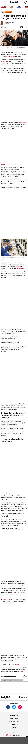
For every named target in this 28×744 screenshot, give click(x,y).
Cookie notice (14, 724)
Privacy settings (14, 721)
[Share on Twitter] (23, 27)
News (11, 6)
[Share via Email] (26, 27)
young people (11, 680)
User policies (14, 715)
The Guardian (22, 122)
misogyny (3, 680)
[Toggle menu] (2, 2)
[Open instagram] (20, 707)
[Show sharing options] (26, 255)
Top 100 (3, 6)
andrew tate (8, 12)
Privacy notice (14, 718)
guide (16, 266)
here (17, 664)
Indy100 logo (14, 2)
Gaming (19, 6)
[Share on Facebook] (21, 27)
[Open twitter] (14, 707)
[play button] (14, 38)
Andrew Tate (11, 56)
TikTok (4, 599)
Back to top (24, 697)
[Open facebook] (8, 707)
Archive (14, 728)
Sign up (3, 164)
